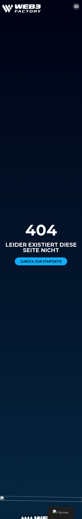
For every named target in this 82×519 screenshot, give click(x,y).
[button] (76, 6)
